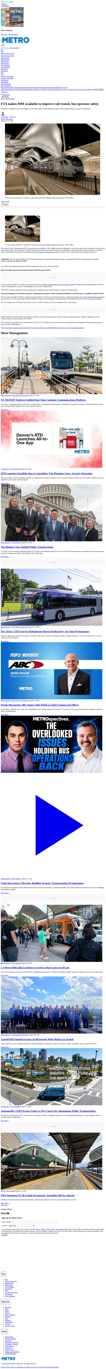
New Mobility (5, 65)
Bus (2, 50)
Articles (19, 2)
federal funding (24, 328)
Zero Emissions (6, 84)
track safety (46, 328)
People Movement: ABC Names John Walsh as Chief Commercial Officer (40, 705)
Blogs (13, 87)
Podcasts (32, 87)
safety (40, 328)
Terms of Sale (23, 1367)
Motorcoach (5, 61)
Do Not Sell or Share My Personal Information (43, 1367)
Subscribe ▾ (5, 6)
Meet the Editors (14, 89)
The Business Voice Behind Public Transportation (27, 547)
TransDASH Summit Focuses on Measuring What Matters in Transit (37, 1039)
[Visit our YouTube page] (8, 1214)
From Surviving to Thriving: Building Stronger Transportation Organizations (42, 883)
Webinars (41, 87)
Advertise (23, 89)
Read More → (5, 410)
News (15, 2)
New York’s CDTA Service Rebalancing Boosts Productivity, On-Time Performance (45, 631)
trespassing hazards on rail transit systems (60, 284)
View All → (5, 1205)
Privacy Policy (73, 89)
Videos (17, 87)
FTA (30, 328)
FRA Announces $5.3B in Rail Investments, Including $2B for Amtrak (38, 1195)
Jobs (36, 87)
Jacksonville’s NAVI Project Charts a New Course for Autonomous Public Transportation (48, 1111)
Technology (5, 80)
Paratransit (4, 69)
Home (3, 99)
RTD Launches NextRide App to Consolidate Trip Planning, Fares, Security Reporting (46, 473)
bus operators (15, 328)
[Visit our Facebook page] (2, 1214)
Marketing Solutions (32, 89)
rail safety (35, 328)
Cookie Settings (98, 89)
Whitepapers (49, 87)
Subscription (5, 89)
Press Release (57, 89)
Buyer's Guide (62, 87)
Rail (2, 73)
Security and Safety (7, 76)
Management (5, 58)
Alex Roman (15, 469)
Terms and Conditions (85, 89)
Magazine (4, 87)
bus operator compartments (45, 252)
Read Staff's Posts (7, 119)
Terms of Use (14, 1367)
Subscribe (4, 34)
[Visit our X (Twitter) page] (6, 1214)
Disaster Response (7, 53)
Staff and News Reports (20, 395)
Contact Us (65, 89)
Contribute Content (45, 89)
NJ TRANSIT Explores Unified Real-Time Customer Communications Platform (43, 400)
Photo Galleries (24, 87)
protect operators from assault (92, 297)
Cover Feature (8, 2)
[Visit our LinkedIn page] (4, 1214)
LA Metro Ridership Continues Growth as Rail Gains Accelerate (35, 967)
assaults (8, 328)
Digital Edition (13, 34)
